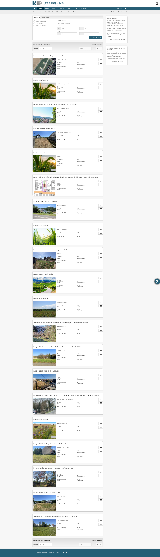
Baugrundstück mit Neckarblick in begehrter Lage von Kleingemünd (55, 104)
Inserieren (119, 8)
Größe (59, 26)
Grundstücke (37, 17)
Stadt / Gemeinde (62, 20)
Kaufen (47, 8)
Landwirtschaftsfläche (40, 80)
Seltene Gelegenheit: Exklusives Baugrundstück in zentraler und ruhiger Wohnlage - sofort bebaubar (65, 177)
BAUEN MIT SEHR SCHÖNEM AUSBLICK (46, 371)
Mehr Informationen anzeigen (117, 39)
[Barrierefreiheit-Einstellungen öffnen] (157, 281)
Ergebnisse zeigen (96, 37)
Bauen (40, 8)
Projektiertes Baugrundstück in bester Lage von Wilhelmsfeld (53, 468)
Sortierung (35, 48)
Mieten (54, 8)
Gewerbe (62, 8)
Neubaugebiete (45, 17)
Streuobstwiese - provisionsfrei (43, 274)
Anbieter (70, 8)
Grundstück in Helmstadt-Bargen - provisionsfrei (48, 56)
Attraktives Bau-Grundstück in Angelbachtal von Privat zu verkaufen (55, 517)
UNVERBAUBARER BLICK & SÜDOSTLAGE (46, 492)
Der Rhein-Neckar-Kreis (82, 8)
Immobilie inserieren (117, 61)
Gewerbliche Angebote (41, 25)
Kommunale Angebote (41, 21)
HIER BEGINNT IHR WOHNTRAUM (44, 128)
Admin (57, 552)
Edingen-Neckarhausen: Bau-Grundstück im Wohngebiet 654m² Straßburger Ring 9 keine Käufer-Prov (66, 395)
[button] (79, 23)
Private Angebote (39, 23)
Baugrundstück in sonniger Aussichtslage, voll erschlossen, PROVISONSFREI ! (58, 347)
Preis (59, 31)
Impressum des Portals (42, 552)
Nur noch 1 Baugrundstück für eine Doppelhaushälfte (50, 250)
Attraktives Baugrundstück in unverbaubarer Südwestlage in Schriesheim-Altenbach (60, 323)
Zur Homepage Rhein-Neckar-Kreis (119, 12)
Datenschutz (51, 552)
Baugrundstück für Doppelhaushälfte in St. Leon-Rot (50, 444)
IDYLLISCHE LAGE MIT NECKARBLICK (45, 201)
